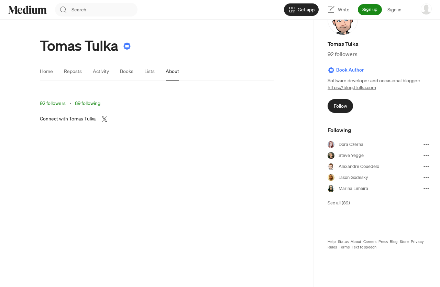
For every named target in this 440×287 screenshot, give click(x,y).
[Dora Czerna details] (426, 144)
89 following (87, 103)
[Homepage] (27, 10)
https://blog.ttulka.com (352, 87)
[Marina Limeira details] (426, 188)
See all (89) (339, 203)
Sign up (369, 9)
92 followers (53, 103)
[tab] (46, 71)
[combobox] (105, 10)
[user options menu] (426, 8)
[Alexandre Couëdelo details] (426, 166)
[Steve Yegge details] (426, 155)
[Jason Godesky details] (426, 177)
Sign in (394, 10)
